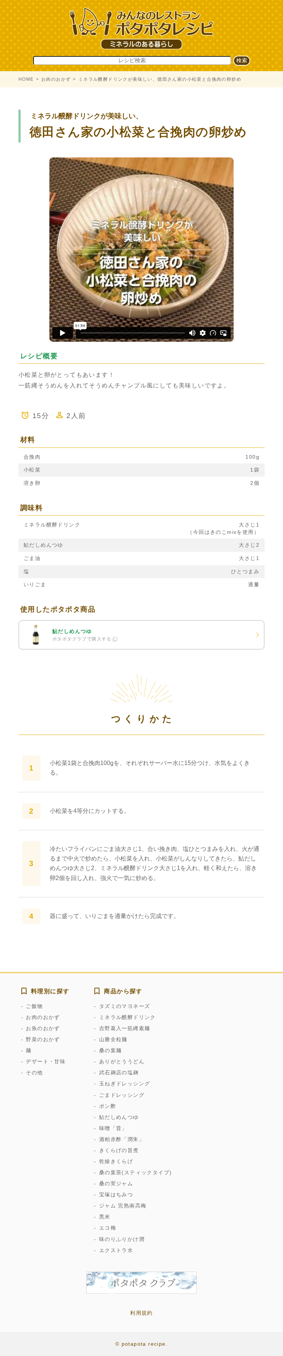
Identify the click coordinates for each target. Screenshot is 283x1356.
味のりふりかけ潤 (121, 1239)
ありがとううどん (121, 1061)
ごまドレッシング (121, 1095)
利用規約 (141, 1313)
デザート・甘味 (46, 1061)
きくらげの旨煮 (119, 1150)
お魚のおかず (43, 1028)
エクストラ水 (116, 1250)
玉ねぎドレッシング (124, 1083)
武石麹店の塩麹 (119, 1072)
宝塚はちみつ (116, 1194)
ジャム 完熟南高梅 (122, 1206)
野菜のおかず (43, 1039)
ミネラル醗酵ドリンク (127, 1017)
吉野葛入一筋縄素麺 (124, 1028)
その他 (34, 1072)
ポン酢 (107, 1106)
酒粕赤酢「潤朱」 (121, 1139)
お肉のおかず (56, 79)
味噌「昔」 (113, 1128)
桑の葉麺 (110, 1050)
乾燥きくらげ (116, 1161)
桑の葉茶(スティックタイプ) (135, 1172)
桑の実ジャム (116, 1183)
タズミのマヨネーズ (124, 1006)
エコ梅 (107, 1228)
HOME (26, 79)
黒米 (104, 1217)
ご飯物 (34, 1006)
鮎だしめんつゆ (119, 1117)
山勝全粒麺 (113, 1039)
